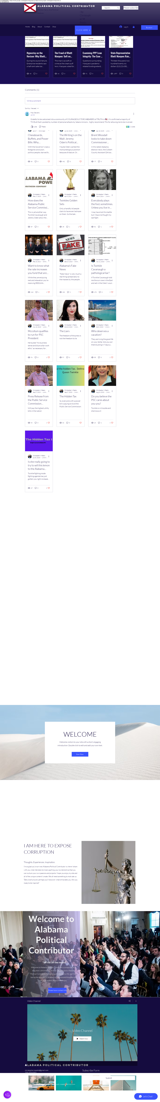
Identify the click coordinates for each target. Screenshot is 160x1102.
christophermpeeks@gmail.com (36, 1070)
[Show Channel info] (135, 1001)
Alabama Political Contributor (66, 6)
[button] (33, 26)
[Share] (129, 1001)
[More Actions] (133, 113)
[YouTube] (26, 1075)
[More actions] (49, 195)
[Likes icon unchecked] (32, 126)
